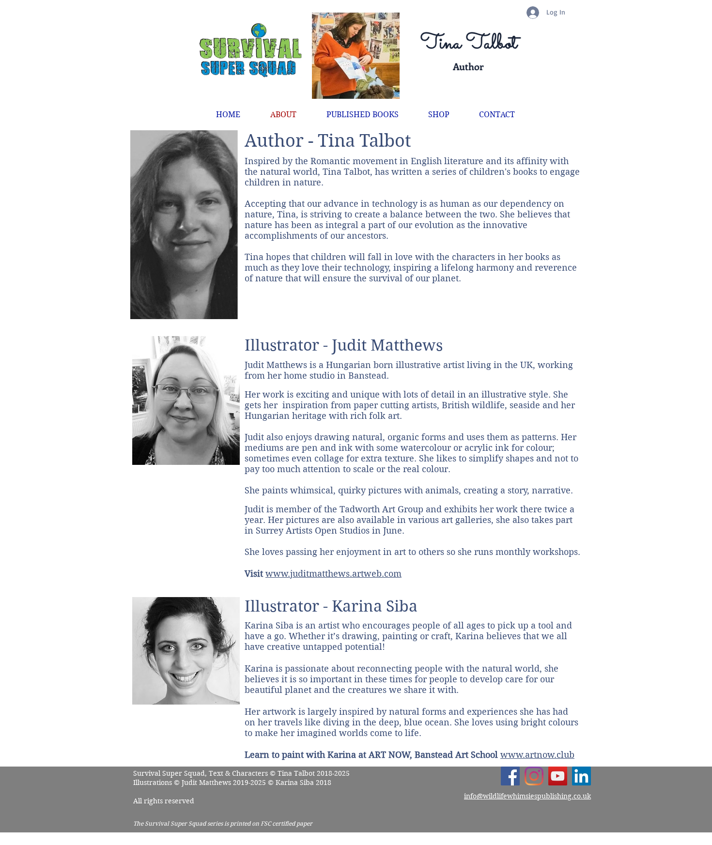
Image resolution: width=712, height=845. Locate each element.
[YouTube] (557, 776)
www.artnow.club (537, 755)
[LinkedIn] (581, 776)
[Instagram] (534, 776)
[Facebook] (510, 776)
